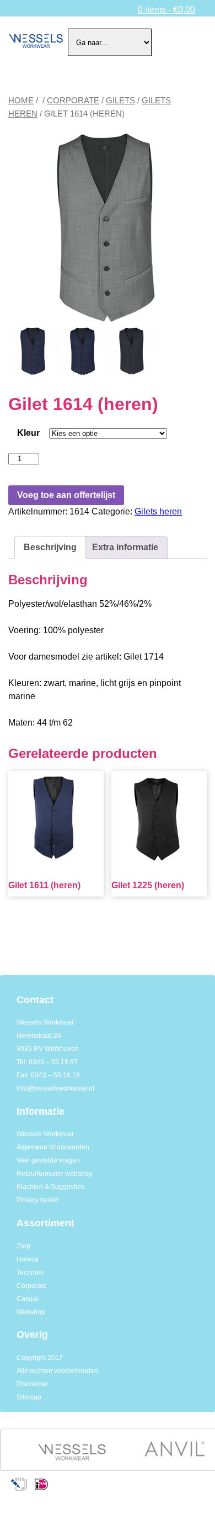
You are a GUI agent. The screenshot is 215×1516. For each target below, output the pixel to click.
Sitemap (29, 1397)
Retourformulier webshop (55, 1173)
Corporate (73, 100)
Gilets (120, 100)
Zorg (23, 1246)
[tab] (50, 547)
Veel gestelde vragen (48, 1160)
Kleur (28, 433)
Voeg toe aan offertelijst (66, 495)
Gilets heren (158, 511)
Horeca (28, 1259)
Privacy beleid (38, 1200)
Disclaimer (33, 1384)
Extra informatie (125, 547)
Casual (27, 1299)
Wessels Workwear (45, 1134)
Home (21, 100)
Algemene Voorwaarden (53, 1147)
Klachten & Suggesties (50, 1187)
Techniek (30, 1272)
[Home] (35, 42)
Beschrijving (50, 547)
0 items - (166, 9)
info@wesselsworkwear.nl (55, 1088)
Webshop (31, 1312)
